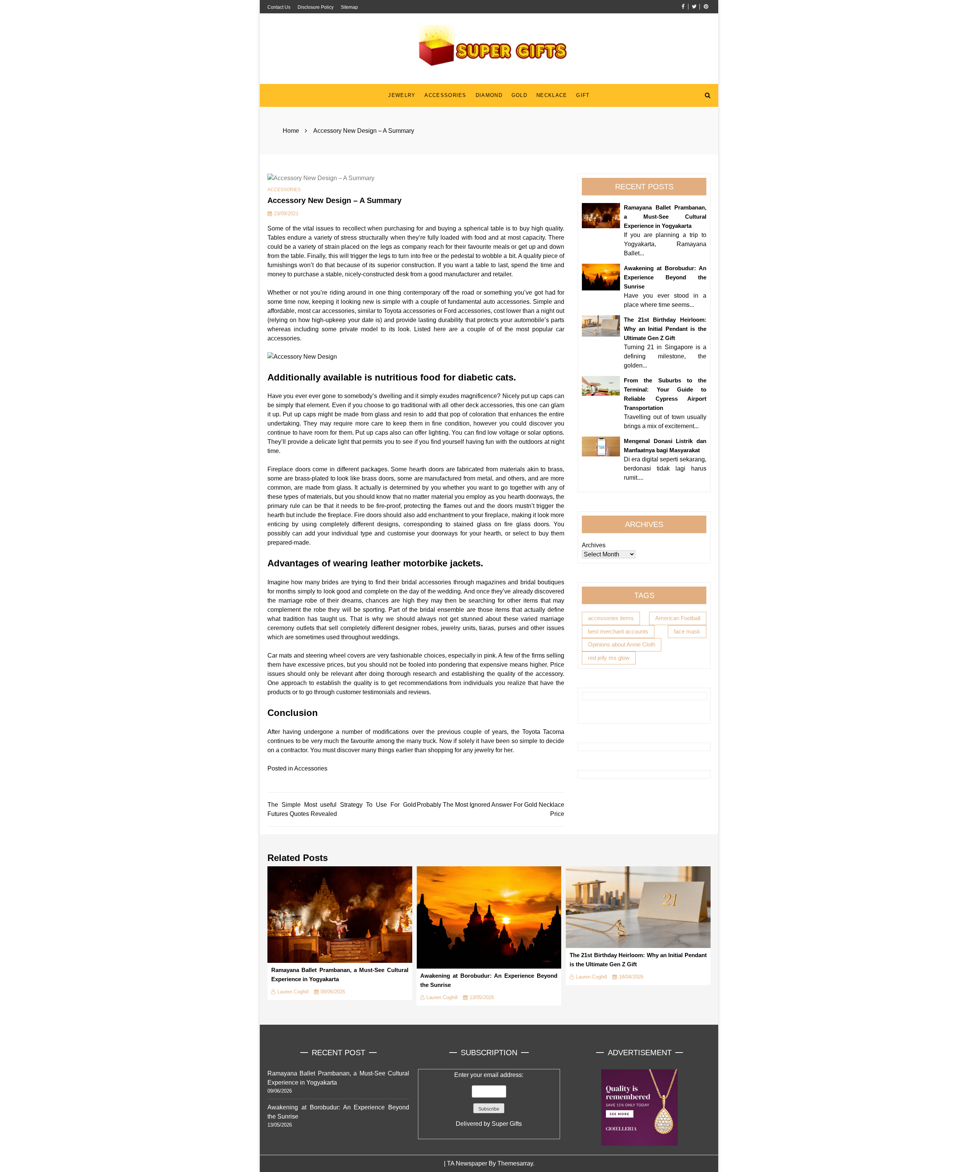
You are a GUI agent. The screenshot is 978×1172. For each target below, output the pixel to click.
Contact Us (278, 7)
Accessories (445, 95)
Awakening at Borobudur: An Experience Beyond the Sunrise (665, 277)
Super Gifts (507, 1123)
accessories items (611, 618)
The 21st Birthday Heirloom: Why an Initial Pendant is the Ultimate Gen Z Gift (665, 328)
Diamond (489, 95)
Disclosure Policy (316, 7)
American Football (677, 618)
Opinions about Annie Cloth (621, 644)
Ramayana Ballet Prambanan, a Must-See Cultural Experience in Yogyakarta (665, 216)
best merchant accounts (618, 631)
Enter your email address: (488, 1099)
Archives (594, 545)
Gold (519, 95)
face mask (687, 631)
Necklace (551, 95)
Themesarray (515, 1163)
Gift (582, 95)
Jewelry (401, 95)
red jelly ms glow (609, 657)
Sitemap (349, 7)
